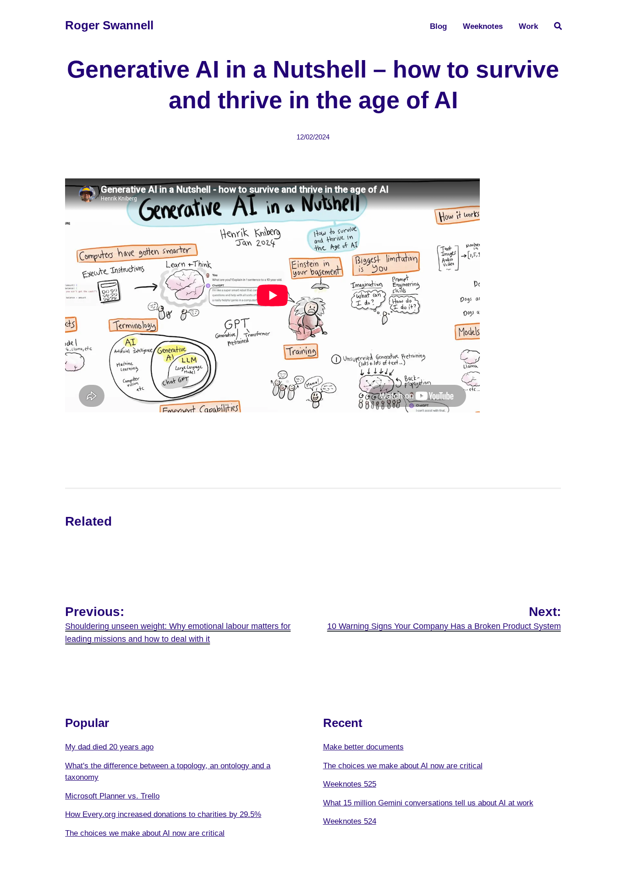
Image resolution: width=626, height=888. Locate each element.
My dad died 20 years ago (109, 747)
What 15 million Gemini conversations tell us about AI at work (428, 803)
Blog (438, 26)
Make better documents (363, 747)
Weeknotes (483, 26)
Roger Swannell (109, 25)
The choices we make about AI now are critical (145, 833)
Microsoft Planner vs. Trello (112, 796)
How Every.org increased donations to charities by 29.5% (163, 814)
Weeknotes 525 (349, 784)
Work (528, 26)
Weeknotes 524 (349, 821)
